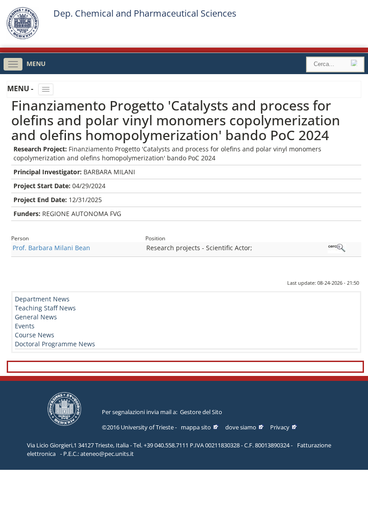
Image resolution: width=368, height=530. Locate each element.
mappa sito (196, 427)
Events (25, 326)
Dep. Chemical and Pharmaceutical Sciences (145, 13)
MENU (36, 63)
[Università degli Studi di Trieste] (22, 37)
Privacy (279, 427)
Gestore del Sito (201, 412)
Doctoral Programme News (55, 344)
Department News (42, 299)
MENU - (21, 88)
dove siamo (240, 427)
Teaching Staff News (45, 308)
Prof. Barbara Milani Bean (51, 247)
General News (36, 317)
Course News (34, 335)
